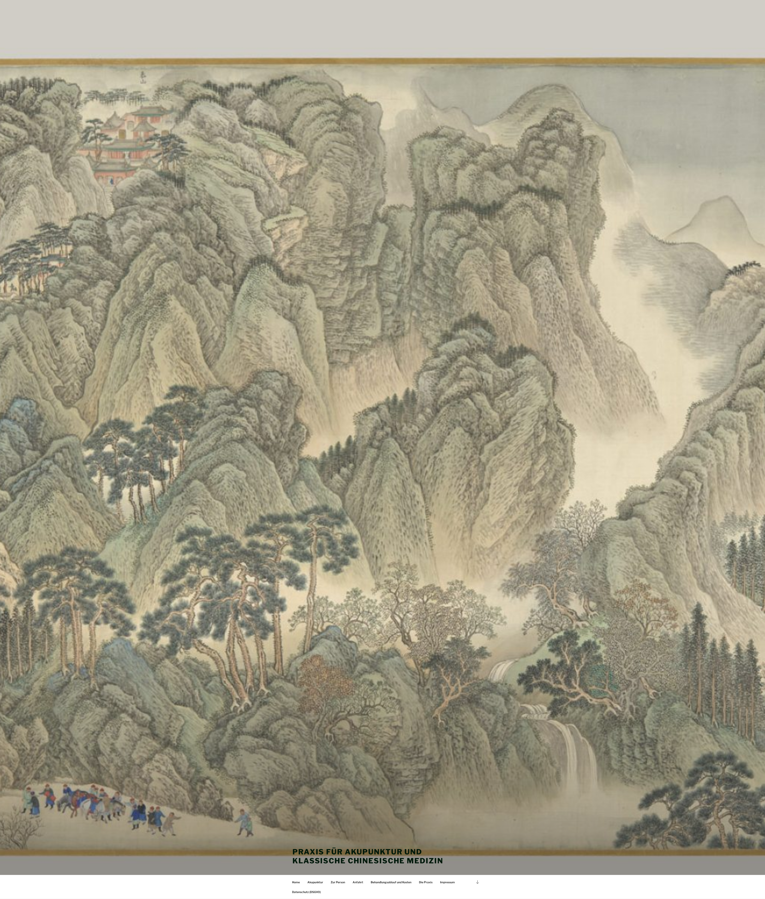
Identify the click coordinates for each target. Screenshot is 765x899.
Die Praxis (426, 882)
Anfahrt (358, 882)
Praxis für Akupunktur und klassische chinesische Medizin (367, 856)
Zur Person (338, 882)
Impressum (447, 882)
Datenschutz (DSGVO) (306, 892)
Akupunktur (315, 882)
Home (296, 882)
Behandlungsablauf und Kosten (391, 882)
